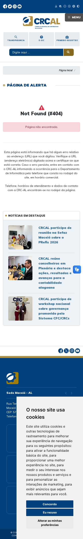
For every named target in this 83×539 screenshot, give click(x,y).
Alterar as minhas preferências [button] (50, 523)
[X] (10, 6)
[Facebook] (5, 6)
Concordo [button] (50, 504)
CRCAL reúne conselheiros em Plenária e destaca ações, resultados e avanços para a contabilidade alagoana (55, 272)
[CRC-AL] (41, 22)
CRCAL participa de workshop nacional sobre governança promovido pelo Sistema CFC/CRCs (55, 308)
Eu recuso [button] (50, 512)
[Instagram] (15, 6)
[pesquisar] (69, 52)
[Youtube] (20, 6)
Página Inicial (66, 70)
